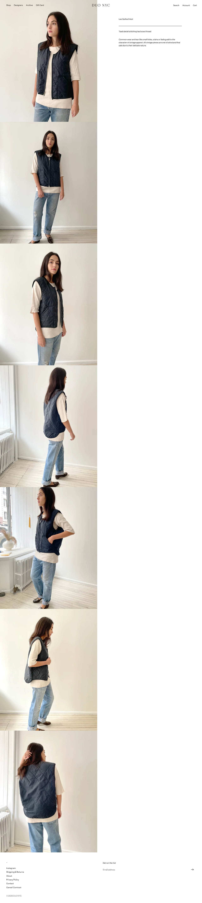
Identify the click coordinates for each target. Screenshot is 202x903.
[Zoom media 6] (48, 670)
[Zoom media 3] (48, 304)
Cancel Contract (13, 887)
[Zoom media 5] (48, 548)
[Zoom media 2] (48, 183)
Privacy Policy (12, 879)
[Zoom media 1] (48, 61)
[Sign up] (192, 869)
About (9, 876)
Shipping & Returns (15, 872)
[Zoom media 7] (48, 791)
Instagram (11, 868)
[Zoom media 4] (48, 426)
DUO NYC (17, 896)
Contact (10, 883)
